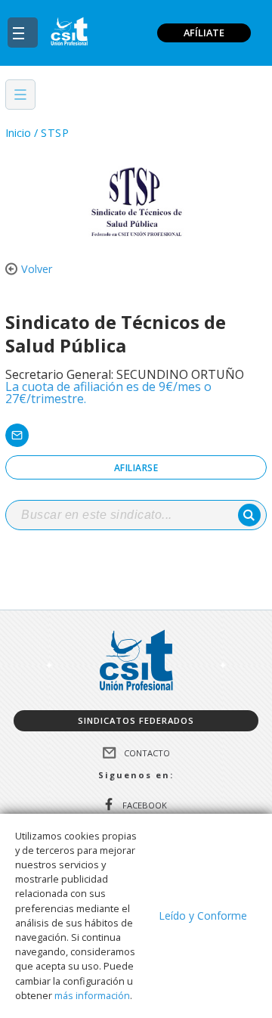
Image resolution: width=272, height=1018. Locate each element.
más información (92, 995)
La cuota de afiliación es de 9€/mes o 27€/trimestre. (108, 392)
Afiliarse (136, 467)
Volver (36, 269)
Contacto (147, 752)
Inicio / (21, 133)
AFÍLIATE (204, 32)
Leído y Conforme (203, 915)
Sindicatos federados (136, 720)
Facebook (144, 805)
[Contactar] (136, 435)
